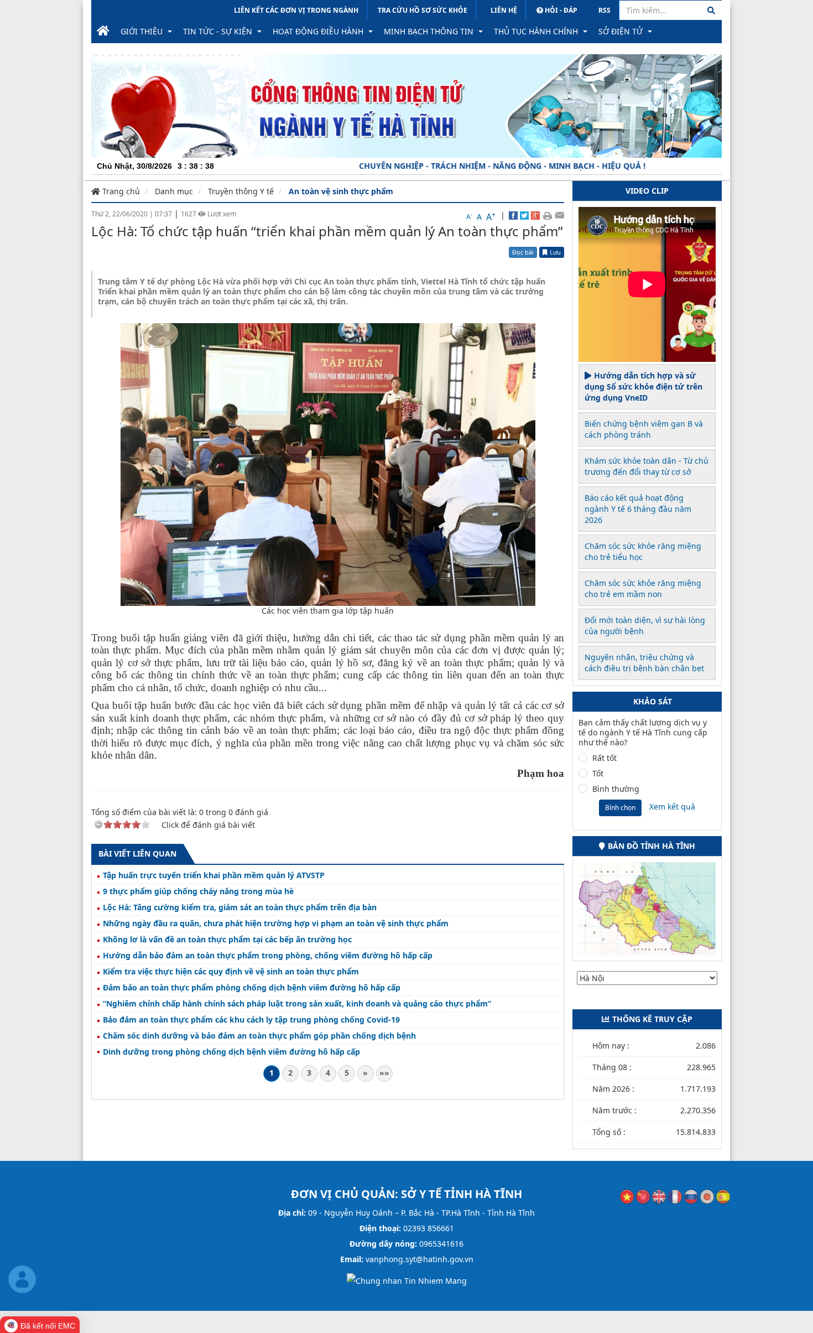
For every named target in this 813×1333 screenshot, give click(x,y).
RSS (604, 10)
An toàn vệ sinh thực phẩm (341, 191)
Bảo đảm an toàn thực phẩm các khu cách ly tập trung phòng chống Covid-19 (251, 1020)
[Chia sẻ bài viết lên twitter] (524, 215)
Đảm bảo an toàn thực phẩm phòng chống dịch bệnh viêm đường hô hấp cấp (251, 988)
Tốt (597, 774)
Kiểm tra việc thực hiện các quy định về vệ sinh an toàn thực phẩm (231, 972)
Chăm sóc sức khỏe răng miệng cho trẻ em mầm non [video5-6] (643, 588)
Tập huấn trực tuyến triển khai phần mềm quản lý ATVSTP (214, 875)
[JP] (707, 1196)
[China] (643, 1196)
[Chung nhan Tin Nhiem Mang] (407, 1280)
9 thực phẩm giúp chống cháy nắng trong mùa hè (198, 891)
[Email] (559, 215)
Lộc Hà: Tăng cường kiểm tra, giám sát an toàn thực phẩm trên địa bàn (240, 907)
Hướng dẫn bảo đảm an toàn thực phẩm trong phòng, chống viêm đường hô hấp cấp (267, 956)
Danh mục (174, 191)
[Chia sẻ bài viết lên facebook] (513, 215)
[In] (547, 215)
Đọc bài (523, 252)
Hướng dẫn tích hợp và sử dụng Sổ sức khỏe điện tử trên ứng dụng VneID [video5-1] (643, 386)
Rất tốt (604, 758)
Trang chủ (120, 191)
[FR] (675, 1196)
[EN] (659, 1196)
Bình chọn (620, 807)
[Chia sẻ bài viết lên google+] (535, 215)
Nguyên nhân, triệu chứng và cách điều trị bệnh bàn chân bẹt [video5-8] (644, 662)
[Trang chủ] (103, 31)
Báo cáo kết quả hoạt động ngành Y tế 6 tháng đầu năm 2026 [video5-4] (638, 508)
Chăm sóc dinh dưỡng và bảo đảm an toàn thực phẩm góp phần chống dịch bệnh (259, 1036)
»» (384, 1072)
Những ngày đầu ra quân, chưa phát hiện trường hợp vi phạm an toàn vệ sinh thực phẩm (276, 924)
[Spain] (723, 1196)
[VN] (627, 1196)
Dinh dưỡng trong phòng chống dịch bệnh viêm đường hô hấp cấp (231, 1052)
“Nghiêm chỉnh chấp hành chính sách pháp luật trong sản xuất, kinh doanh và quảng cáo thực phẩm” (297, 1004)
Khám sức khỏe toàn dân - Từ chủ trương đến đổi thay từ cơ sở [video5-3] (646, 466)
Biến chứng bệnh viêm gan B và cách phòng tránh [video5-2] (644, 429)
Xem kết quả (672, 806)
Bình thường (615, 789)
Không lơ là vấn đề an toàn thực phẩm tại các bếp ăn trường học (227, 940)
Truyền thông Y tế (241, 191)
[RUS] (691, 1196)
